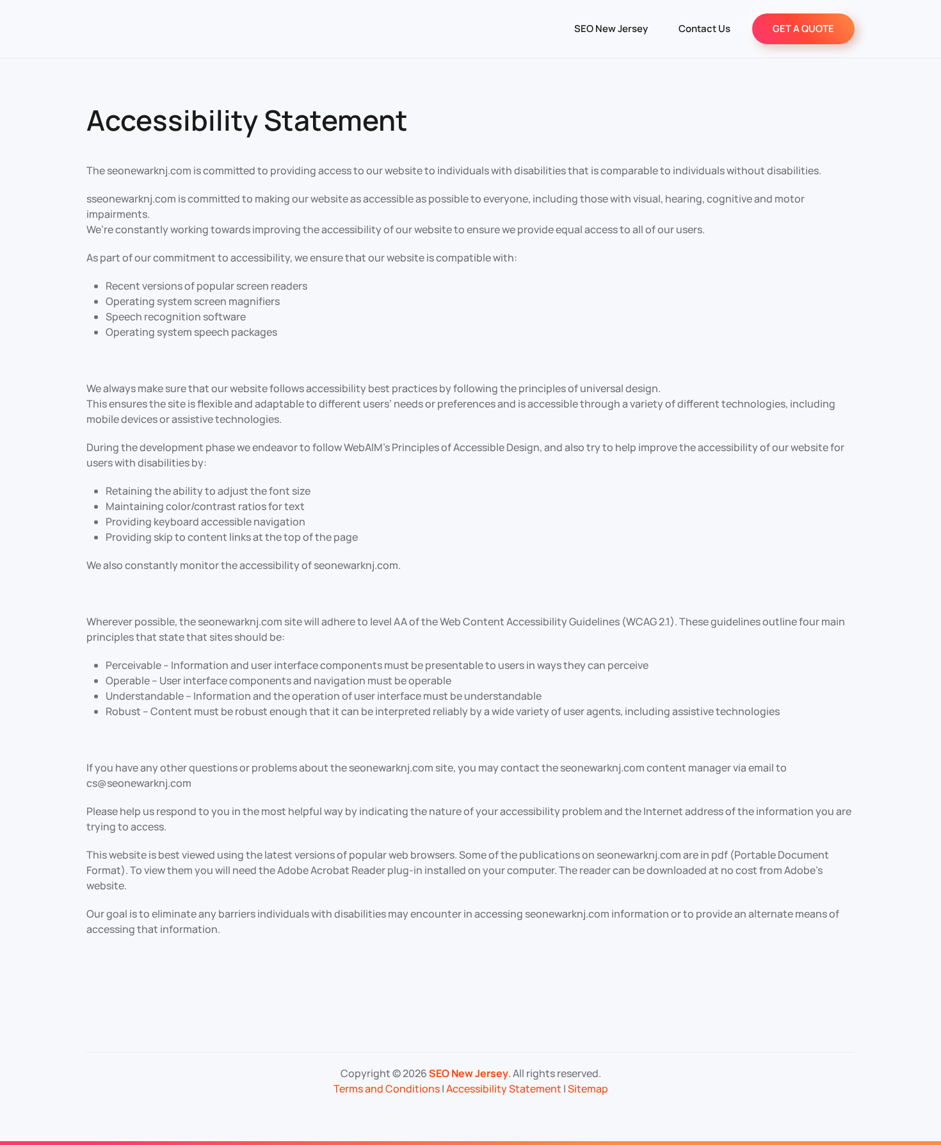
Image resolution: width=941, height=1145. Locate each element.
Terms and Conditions (387, 1089)
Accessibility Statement (503, 1089)
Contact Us (704, 28)
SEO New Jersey (611, 28)
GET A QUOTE (803, 28)
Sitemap (588, 1089)
